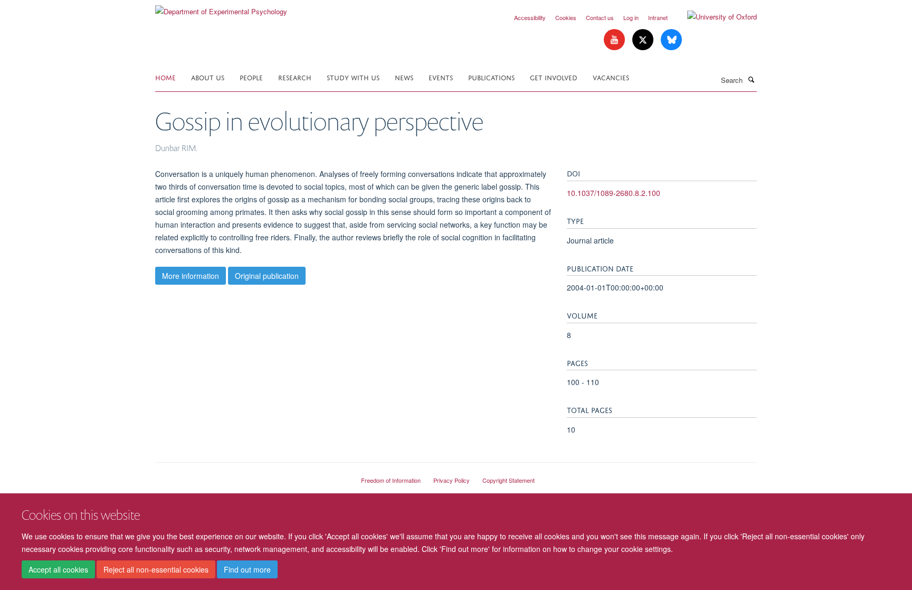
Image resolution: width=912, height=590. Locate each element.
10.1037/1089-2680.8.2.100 (613, 193)
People (251, 77)
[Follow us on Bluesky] (671, 40)
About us (207, 77)
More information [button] (190, 275)
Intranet (658, 17)
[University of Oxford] (714, 17)
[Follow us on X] (644, 40)
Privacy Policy (451, 480)
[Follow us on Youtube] (615, 40)
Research (294, 77)
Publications (491, 77)
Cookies (565, 17)
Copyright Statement (508, 480)
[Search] (751, 79)
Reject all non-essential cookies (155, 569)
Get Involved (553, 77)
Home (165, 77)
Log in (631, 17)
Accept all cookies (58, 569)
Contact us (600, 17)
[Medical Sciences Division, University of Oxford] (250, 476)
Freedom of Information (391, 480)
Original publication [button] (267, 275)
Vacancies (611, 77)
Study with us (353, 77)
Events (441, 77)
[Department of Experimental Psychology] (221, 8)
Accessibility (530, 17)
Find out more (247, 569)
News (404, 77)
